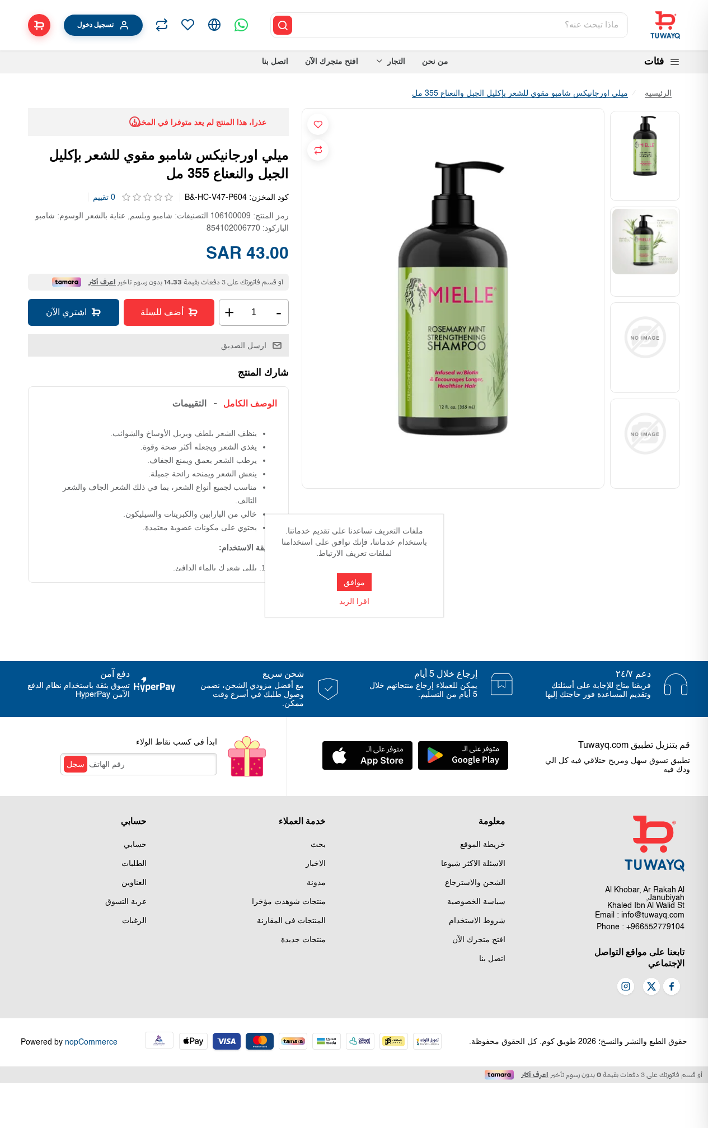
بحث (318, 845)
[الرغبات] (187, 25)
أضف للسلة (162, 312)
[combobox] (460, 25)
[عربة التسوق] (39, 25)
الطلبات (134, 864)
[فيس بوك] (672, 987)
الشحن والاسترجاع (475, 883)
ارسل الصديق (243, 345)
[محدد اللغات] (214, 25)
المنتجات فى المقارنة (291, 921)
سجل (76, 764)
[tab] (250, 403)
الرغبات (134, 921)
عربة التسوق (126, 902)
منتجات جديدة (303, 940)
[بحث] (282, 25)
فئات (654, 62)
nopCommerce (91, 1042)
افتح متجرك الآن (478, 940)
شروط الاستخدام (477, 921)
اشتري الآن (66, 312)
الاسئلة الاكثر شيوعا (473, 864)
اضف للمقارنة (318, 150)
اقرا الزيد (354, 602)
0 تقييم (104, 198)
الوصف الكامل (250, 403)
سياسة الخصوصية (476, 902)
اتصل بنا (492, 959)
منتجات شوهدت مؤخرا (289, 902)
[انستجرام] (626, 987)
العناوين (134, 883)
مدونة (316, 883)
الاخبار (316, 864)
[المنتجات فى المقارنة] (161, 25)
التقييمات (189, 403)
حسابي (135, 845)
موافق (354, 582)
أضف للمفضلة (318, 124)
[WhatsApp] (241, 25)
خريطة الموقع (482, 845)
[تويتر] (651, 987)
